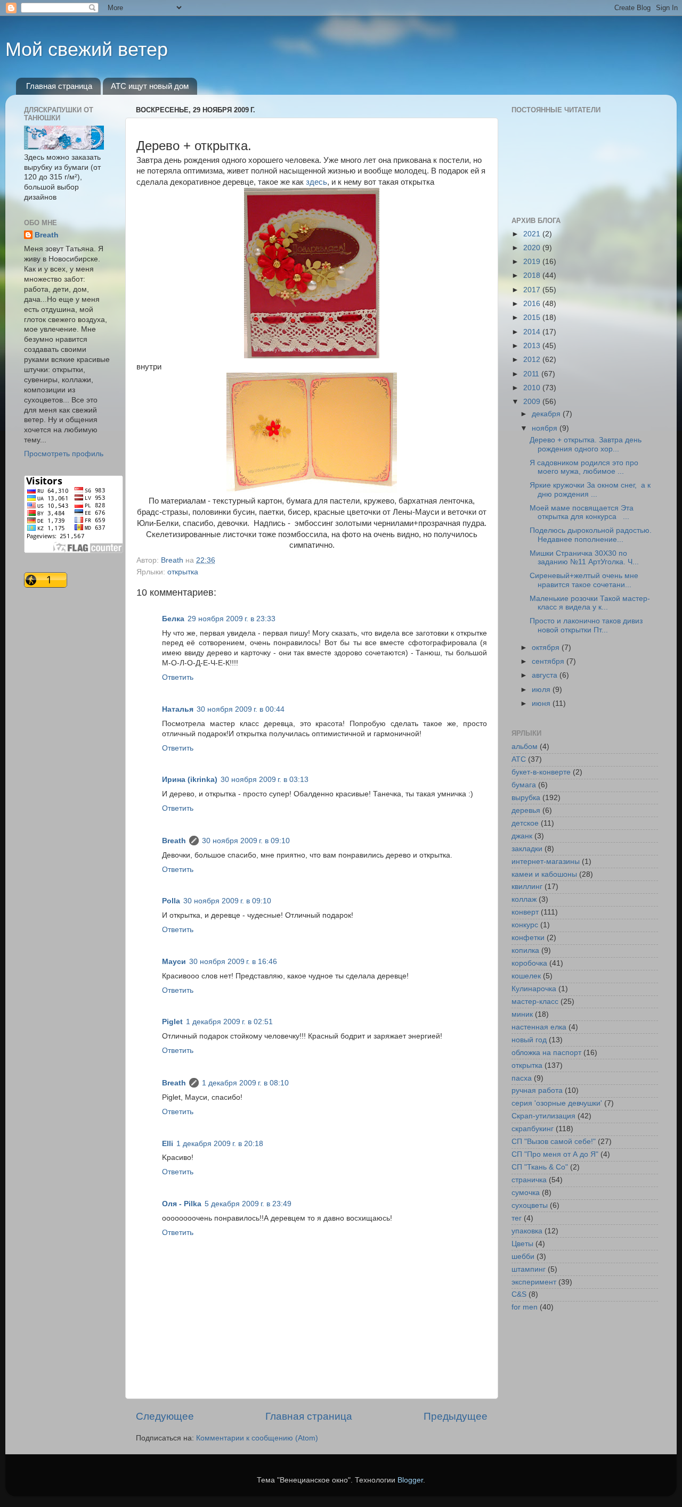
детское (525, 823)
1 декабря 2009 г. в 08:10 (245, 1083)
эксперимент (534, 1282)
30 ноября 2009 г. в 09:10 (246, 841)
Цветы (522, 1244)
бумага (524, 785)
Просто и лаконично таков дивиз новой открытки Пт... (586, 625)
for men (525, 1307)
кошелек (526, 976)
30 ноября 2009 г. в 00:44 (241, 709)
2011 (532, 374)
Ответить (177, 677)
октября (547, 648)
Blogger (410, 1480)
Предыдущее (456, 1416)
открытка (182, 572)
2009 (532, 402)
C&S (519, 1294)
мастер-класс (535, 1002)
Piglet (172, 1022)
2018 (532, 275)
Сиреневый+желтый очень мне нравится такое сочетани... (584, 580)
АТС (519, 759)
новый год (529, 1040)
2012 (532, 360)
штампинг (529, 1269)
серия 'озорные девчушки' (557, 1103)
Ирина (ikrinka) (189, 780)
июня (542, 703)
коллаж (524, 899)
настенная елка (539, 1027)
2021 (532, 234)
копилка (525, 950)
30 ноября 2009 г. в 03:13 (264, 780)
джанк (522, 836)
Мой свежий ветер (86, 49)
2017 (532, 290)
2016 (532, 304)
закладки (527, 849)
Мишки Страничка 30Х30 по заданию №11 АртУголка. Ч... (584, 557)
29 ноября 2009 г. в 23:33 (231, 619)
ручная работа (537, 1090)
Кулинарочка (534, 989)
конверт (525, 912)
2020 (532, 248)
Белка (173, 619)
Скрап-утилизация (543, 1116)
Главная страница (59, 85)
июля (542, 690)
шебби (523, 1257)
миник (522, 1014)
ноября (545, 428)
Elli (167, 1144)
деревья (526, 810)
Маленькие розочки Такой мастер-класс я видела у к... (590, 603)
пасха (522, 1078)
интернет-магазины (546, 862)
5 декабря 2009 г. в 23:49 (248, 1204)
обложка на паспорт (546, 1053)
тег (517, 1218)
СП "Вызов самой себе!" (554, 1142)
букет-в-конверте (541, 772)
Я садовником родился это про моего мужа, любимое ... (584, 467)
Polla (171, 901)
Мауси (174, 962)
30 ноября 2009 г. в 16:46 (233, 962)
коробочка (529, 963)
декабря (547, 414)
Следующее (165, 1416)
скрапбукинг (533, 1129)
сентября (549, 661)
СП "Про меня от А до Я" (555, 1154)
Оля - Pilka (181, 1204)
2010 (532, 388)
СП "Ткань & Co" (540, 1167)
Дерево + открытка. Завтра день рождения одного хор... (586, 444)
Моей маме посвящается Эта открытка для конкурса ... (582, 512)
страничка (529, 1180)
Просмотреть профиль (63, 454)
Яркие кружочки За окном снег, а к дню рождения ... (590, 489)
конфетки (528, 938)
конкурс (525, 925)
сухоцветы (530, 1205)
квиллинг (527, 887)
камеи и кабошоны (544, 874)
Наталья (177, 709)
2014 (532, 332)
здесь (316, 182)
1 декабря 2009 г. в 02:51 (229, 1022)
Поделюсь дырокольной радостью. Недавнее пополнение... (591, 534)
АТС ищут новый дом (150, 85)
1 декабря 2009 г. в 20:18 (219, 1144)
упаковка (527, 1231)
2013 (532, 346)
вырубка (526, 798)
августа (545, 675)
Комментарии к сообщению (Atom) (257, 1438)
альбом (525, 747)
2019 (532, 262)
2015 (532, 318)
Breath (174, 841)
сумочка (526, 1193)
